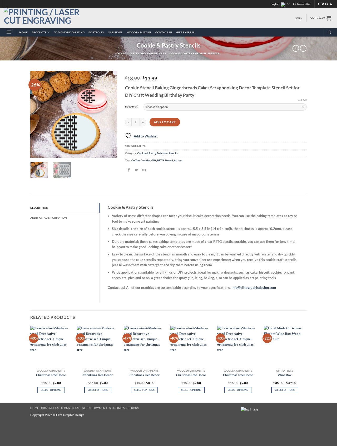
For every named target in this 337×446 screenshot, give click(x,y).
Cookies (145, 160)
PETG (160, 160)
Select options (51, 389)
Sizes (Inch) (131, 106)
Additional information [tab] (48, 217)
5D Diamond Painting (69, 32)
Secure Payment (94, 407)
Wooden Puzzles (139, 32)
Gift (153, 160)
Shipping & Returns (124, 407)
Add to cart (165, 122)
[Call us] (331, 4)
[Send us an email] (326, 4)
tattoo (178, 160)
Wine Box (284, 375)
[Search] (329, 32)
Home (23, 32)
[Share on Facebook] (128, 170)
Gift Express (185, 32)
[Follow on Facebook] (318, 4)
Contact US (163, 32)
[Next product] (296, 48)
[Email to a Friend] (144, 170)
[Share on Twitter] (136, 170)
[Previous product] (303, 48)
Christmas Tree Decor (51, 375)
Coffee (135, 160)
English (275, 4)
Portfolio (96, 32)
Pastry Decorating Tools (148, 53)
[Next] (108, 114)
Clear (302, 99)
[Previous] (38, 114)
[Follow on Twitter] (322, 4)
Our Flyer (115, 32)
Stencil (169, 160)
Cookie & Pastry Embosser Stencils (194, 53)
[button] (301, 4)
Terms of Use (71, 407)
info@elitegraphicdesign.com (253, 287)
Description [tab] (39, 207)
